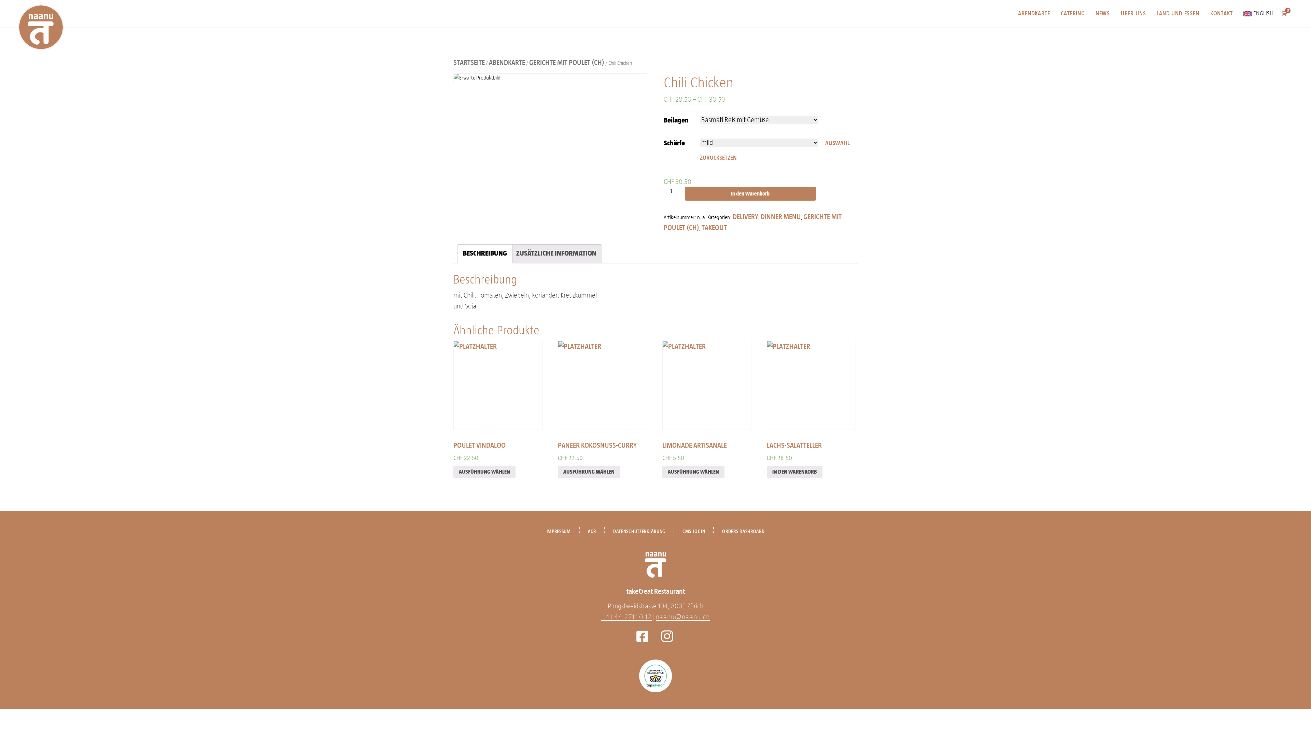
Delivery (745, 217)
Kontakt (1221, 13)
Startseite (469, 62)
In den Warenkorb (750, 194)
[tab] (485, 253)
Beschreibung (485, 253)
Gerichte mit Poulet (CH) (566, 62)
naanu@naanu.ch (683, 617)
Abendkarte (1034, 13)
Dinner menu (781, 217)
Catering (1072, 13)
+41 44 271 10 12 (626, 617)
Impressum (559, 531)
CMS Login (693, 531)
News (1103, 13)
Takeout (714, 227)
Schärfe (674, 143)
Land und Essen (1178, 13)
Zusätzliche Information (556, 253)
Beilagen (676, 120)
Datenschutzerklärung (639, 531)
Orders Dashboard (743, 531)
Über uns (1133, 13)
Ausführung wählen (484, 472)
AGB (592, 531)
